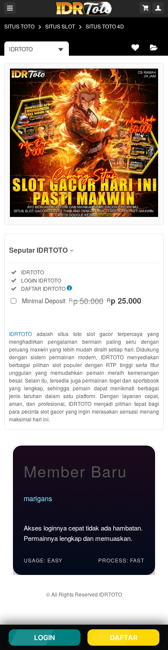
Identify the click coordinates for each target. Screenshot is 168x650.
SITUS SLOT (60, 26)
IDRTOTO (20, 333)
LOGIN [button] (44, 637)
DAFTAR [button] (123, 637)
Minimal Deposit (81, 301)
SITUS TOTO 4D (105, 26)
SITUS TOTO (19, 26)
